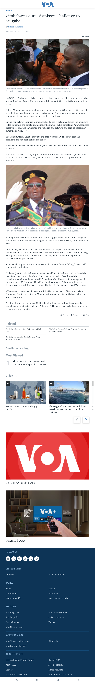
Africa (9, 11)
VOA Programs (12, 612)
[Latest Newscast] (17, 680)
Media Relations (56, 665)
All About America (56, 575)
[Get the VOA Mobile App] (47, 456)
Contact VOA (54, 660)
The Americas (12, 594)
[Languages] (57, 680)
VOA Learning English (16, 646)
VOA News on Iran (14, 627)
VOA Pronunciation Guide (60, 674)
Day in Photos (12, 622)
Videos (51, 622)
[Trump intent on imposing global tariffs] (26, 392)
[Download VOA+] (47, 513)
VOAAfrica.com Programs (17, 641)
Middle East (54, 594)
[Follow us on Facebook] (8, 558)
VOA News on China (57, 612)
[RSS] (30, 558)
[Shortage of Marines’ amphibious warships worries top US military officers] (69, 392)
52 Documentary (56, 617)
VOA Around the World (16, 674)
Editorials (53, 641)
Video (9, 376)
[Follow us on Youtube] (19, 558)
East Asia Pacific (13, 598)
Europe (51, 589)
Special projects (13, 617)
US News (10, 575)
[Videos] (37, 680)
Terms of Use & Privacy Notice (20, 660)
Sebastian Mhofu (15, 27)
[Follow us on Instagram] (25, 558)
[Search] (78, 680)
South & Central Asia (58, 598)
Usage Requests (55, 670)
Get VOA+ (10, 670)
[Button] (85, 36)
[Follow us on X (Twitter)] (13, 558)
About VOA (11, 665)
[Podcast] (36, 558)
